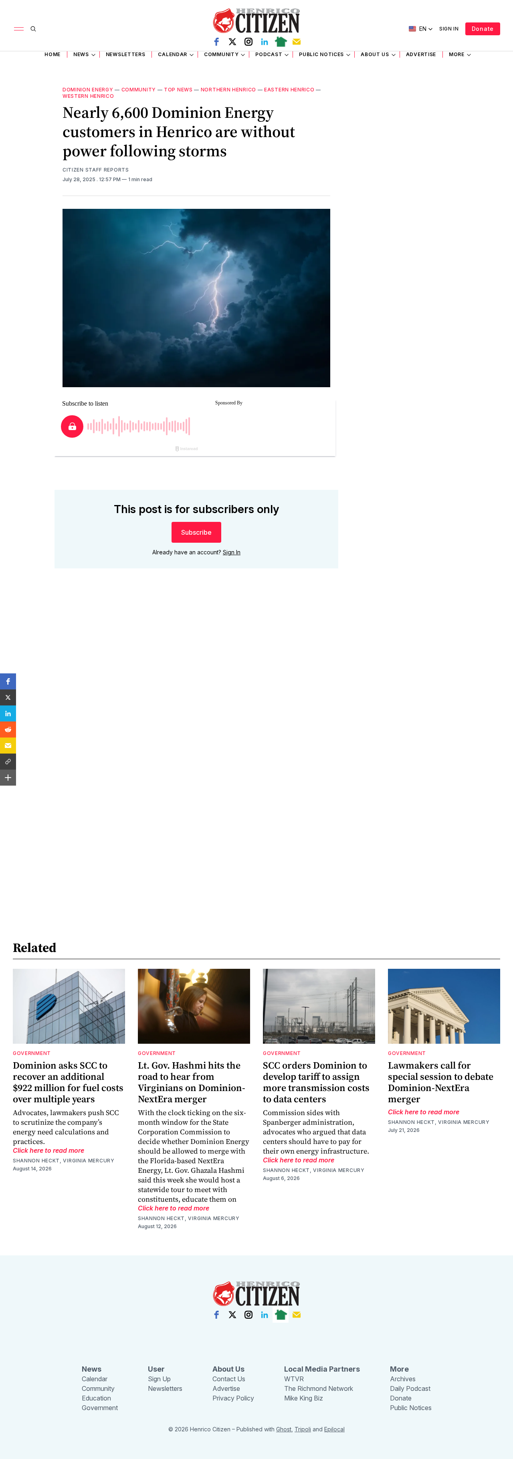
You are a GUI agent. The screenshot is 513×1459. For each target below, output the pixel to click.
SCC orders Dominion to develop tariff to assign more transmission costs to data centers (316, 1082)
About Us (375, 54)
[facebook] (216, 42)
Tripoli (303, 1429)
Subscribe (196, 532)
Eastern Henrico (289, 90)
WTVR (294, 1379)
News (81, 54)
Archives (403, 1379)
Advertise (421, 54)
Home (52, 54)
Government (32, 1053)
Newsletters (125, 54)
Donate (483, 28)
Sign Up (159, 1379)
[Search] (33, 29)
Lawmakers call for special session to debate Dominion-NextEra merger (440, 1082)
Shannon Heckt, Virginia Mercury (64, 1161)
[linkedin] (264, 42)
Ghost (283, 1429)
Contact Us (228, 1379)
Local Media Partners (322, 1369)
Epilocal (334, 1429)
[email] (297, 42)
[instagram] (248, 42)
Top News (178, 90)
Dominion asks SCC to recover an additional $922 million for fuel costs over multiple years (68, 1082)
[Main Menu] (19, 29)
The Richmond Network (318, 1388)
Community (221, 54)
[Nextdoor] (281, 42)
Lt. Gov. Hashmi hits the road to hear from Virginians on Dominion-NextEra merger (191, 1082)
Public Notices (321, 54)
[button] (8, 681)
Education (96, 1398)
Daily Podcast (410, 1388)
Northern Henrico (228, 90)
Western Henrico (88, 96)
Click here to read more (48, 1150)
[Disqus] (196, 689)
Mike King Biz (303, 1398)
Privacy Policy (233, 1398)
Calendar (172, 54)
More (457, 54)
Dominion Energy (88, 90)
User (156, 1369)
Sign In (449, 29)
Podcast (268, 54)
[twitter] (232, 42)
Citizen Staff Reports (96, 170)
